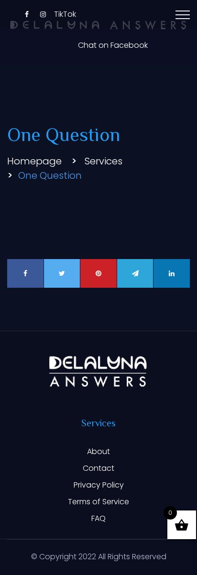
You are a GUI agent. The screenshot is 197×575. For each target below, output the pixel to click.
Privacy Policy (99, 484)
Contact (98, 468)
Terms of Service (98, 501)
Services (103, 161)
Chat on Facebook (113, 45)
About (98, 451)
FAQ (98, 518)
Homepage (34, 161)
